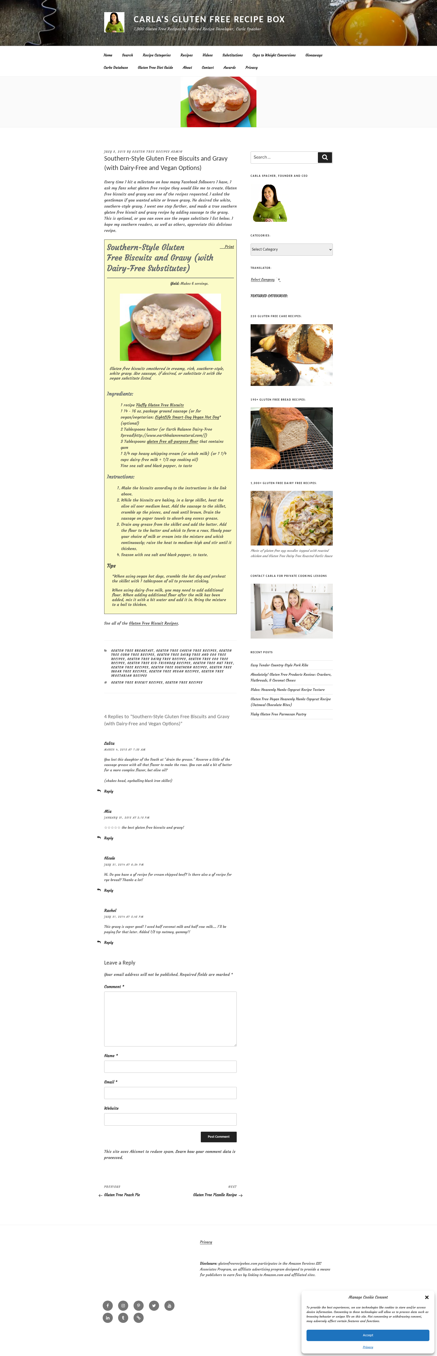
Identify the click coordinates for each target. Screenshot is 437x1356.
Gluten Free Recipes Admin (157, 152)
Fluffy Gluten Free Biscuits (160, 404)
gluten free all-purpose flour (172, 441)
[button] (426, 1297)
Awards (230, 67)
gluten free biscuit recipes (137, 682)
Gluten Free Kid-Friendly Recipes (159, 663)
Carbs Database (116, 67)
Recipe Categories (157, 55)
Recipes (187, 55)
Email (110, 1081)
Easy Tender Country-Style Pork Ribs (279, 665)
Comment (114, 986)
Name (111, 1055)
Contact (208, 67)
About (187, 67)
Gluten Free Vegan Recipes (174, 671)
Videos (208, 55)
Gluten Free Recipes (130, 667)
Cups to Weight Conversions (274, 55)
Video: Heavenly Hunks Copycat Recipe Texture (288, 689)
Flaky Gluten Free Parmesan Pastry (278, 714)
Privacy (368, 1347)
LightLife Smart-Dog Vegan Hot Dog (187, 417)
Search (127, 55)
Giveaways (313, 55)
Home (108, 55)
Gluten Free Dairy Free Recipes (156, 659)
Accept (368, 1335)
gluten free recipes (184, 682)
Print (229, 246)
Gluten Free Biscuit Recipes (153, 623)
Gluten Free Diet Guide (155, 67)
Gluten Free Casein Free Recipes (186, 650)
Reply (108, 791)
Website (111, 1108)
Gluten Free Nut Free (213, 663)
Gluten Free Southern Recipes (179, 667)
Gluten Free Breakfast (132, 650)
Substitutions (233, 55)
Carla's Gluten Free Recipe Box (209, 20)
